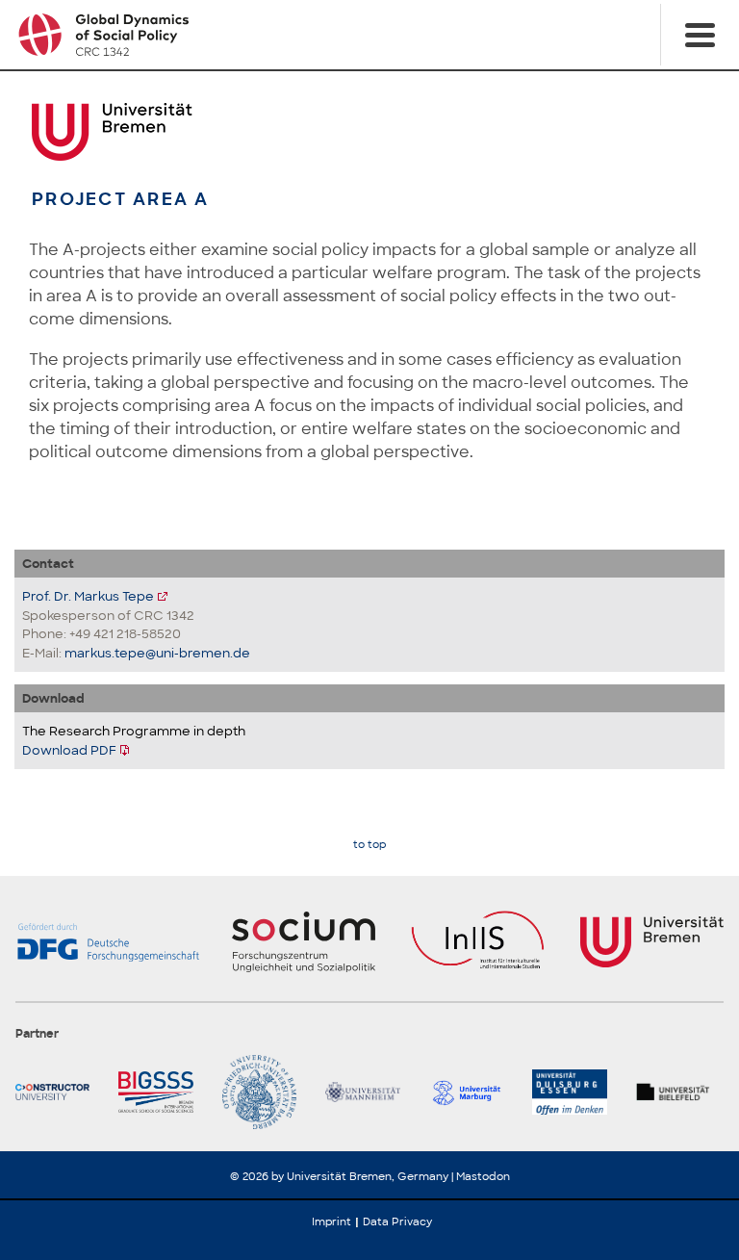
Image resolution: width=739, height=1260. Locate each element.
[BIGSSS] (162, 1092)
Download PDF (69, 750)
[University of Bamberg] (266, 1092)
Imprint (331, 1221)
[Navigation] (699, 34)
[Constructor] (59, 1092)
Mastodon (483, 1176)
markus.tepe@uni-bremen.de (157, 653)
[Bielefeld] (680, 1092)
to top (369, 844)
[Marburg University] (473, 1092)
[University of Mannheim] (369, 1092)
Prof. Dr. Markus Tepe (88, 596)
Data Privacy (397, 1221)
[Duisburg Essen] (576, 1092)
